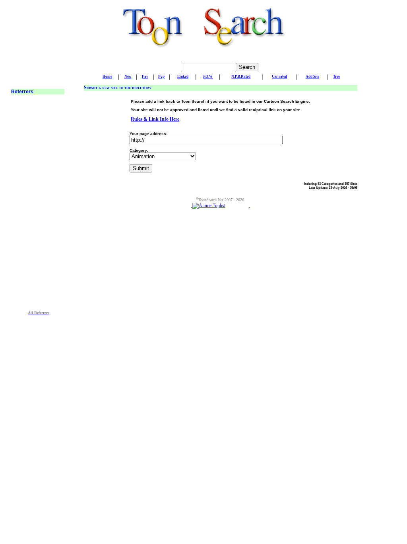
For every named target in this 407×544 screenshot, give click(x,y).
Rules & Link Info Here (155, 119)
